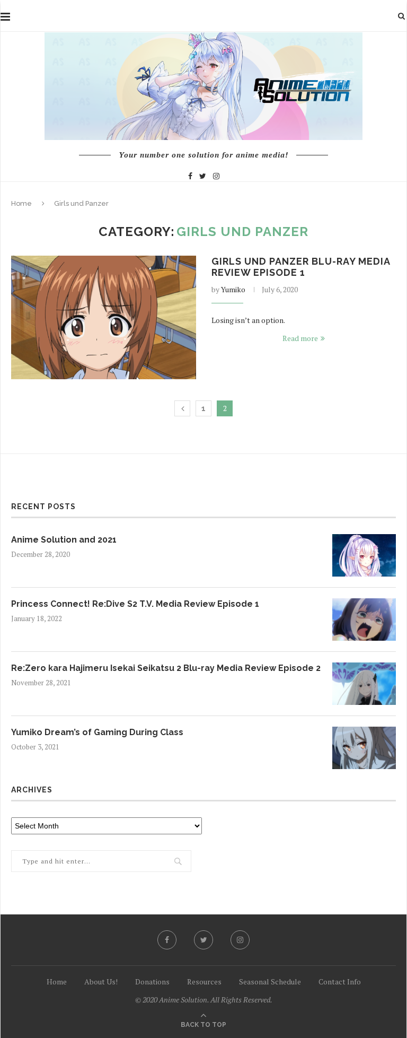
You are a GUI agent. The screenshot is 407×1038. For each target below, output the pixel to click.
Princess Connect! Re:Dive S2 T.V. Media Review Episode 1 (135, 604)
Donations (152, 981)
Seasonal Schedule (270, 981)
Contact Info (339, 981)
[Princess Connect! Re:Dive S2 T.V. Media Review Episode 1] (364, 619)
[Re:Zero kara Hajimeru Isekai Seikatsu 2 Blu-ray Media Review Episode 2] (364, 683)
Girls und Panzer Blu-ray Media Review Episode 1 (300, 267)
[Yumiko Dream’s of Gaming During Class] (364, 748)
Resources (204, 981)
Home (21, 203)
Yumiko (233, 289)
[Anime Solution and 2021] (364, 555)
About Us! (101, 981)
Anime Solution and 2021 (64, 540)
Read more (300, 338)
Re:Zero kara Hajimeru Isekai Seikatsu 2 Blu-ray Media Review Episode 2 (166, 668)
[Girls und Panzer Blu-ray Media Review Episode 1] (103, 317)
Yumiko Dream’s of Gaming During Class (97, 732)
